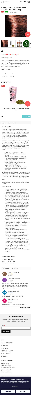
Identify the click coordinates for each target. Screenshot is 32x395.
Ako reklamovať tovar (6, 371)
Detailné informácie (5, 69)
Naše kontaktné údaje (6, 365)
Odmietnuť (8, 391)
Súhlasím (22, 391)
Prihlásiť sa (6, 331)
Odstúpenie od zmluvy (6, 369)
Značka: (13, 12)
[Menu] (28, 1)
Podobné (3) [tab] (8, 123)
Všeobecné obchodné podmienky (8, 367)
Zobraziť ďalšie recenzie (25, 307)
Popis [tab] (3, 123)
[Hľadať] (20, 1)
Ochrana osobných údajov (7, 372)
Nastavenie (15, 386)
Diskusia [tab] (14, 123)
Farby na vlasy (11, 259)
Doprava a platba (5, 363)
